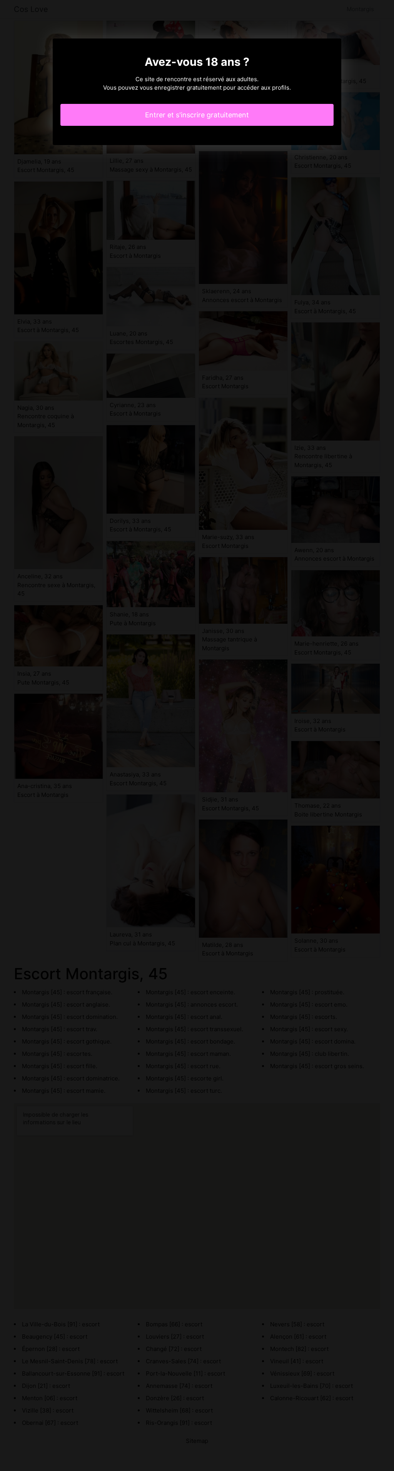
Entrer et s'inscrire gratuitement (197, 115)
